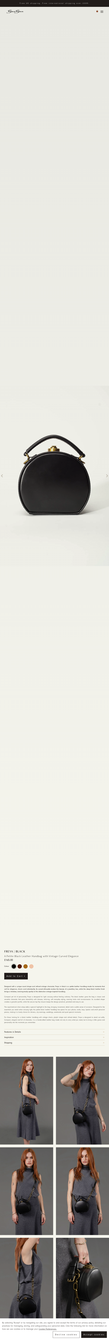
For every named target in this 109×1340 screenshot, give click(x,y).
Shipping (8, 1043)
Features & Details (12, 1032)
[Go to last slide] (2, 476)
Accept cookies (94, 1334)
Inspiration (9, 1037)
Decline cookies (66, 1334)
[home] (15, 11)
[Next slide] (107, 476)
